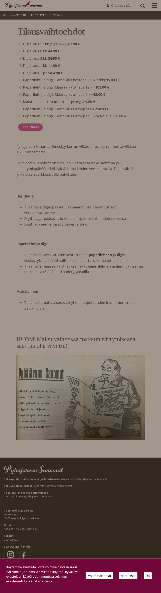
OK (147, 576)
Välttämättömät (99, 576)
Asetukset (128, 576)
